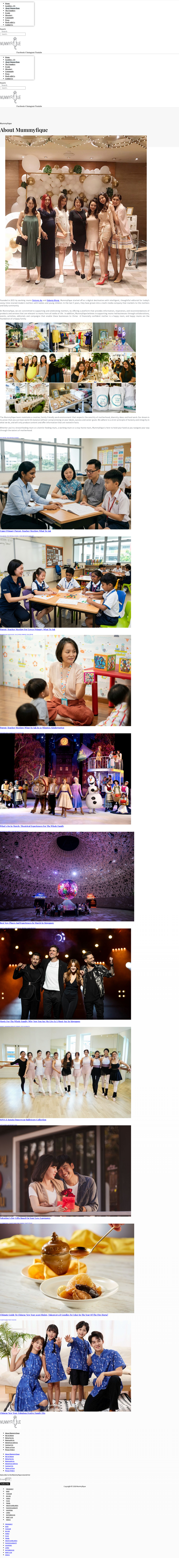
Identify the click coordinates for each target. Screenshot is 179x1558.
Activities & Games (5, 831)
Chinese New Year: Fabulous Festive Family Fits (22, 1413)
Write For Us (9, 1438)
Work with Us (10, 22)
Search (3, 29)
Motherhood (10, 1515)
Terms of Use (10, 1447)
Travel (8, 1503)
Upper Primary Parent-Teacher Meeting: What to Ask (25, 531)
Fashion (13, 1320)
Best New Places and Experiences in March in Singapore (27, 923)
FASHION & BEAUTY (10, 1026)
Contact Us (9, 25)
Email (3, 1479)
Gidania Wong (53, 300)
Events (7, 13)
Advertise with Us (11, 1443)
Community (9, 18)
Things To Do (13, 733)
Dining (22, 1223)
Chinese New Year (14, 1223)
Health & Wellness (12, 1505)
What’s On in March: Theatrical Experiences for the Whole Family (32, 826)
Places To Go (24, 831)
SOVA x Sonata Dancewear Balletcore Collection (23, 1119)
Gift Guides (3, 1125)
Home (7, 3)
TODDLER (9, 1494)
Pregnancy (9, 1489)
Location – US (10, 6)
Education (3, 438)
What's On (20, 733)
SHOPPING (9, 1510)
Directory (8, 15)
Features (31, 536)
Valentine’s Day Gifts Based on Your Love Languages (25, 1218)
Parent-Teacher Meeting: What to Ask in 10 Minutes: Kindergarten (32, 727)
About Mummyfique (12, 8)
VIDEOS (8, 1520)
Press (7, 20)
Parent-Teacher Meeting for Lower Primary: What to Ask (27, 629)
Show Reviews (31, 928)
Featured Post (23, 536)
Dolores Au (37, 300)
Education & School (13, 438)
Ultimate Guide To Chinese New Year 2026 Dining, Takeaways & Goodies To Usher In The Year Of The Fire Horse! (54, 1314)
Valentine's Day (12, 1125)
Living (8, 1513)
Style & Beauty (25, 1026)
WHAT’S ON (9, 1517)
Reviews (24, 928)
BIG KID (8, 1496)
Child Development (20, 634)
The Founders (10, 10)
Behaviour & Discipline (7, 634)
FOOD (8, 1501)
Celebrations (4, 1223)
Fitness (18, 1026)
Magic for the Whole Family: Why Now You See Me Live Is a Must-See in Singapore (40, 1021)
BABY (7, 1491)
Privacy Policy (10, 1450)
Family (8, 1498)
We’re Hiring (9, 1435)
